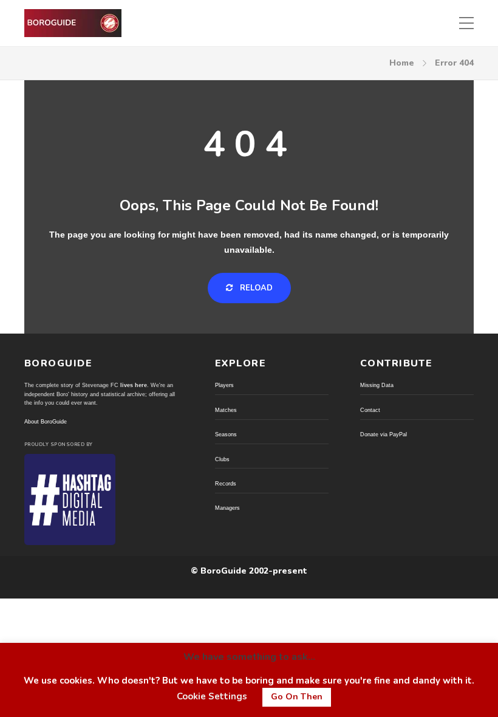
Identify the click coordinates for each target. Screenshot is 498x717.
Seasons (226, 434)
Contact (370, 410)
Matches (226, 410)
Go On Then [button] (296, 696)
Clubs (222, 459)
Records (225, 484)
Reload (255, 288)
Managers (227, 508)
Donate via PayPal (383, 434)
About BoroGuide (45, 422)
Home (401, 63)
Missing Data (377, 385)
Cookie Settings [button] (212, 696)
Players (224, 385)
